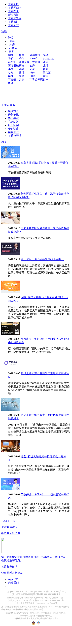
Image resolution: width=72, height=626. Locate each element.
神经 (10, 37)
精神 (10, 76)
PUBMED (48, 58)
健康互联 (24, 62)
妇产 (32, 65)
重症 (45, 76)
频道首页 (13, 111)
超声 (45, 79)
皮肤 (21, 76)
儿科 (45, 65)
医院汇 (47, 72)
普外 (45, 69)
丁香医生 (13, 11)
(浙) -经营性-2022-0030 (22, 594)
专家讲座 (13, 128)
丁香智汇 (13, 21)
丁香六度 (34, 62)
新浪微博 (13, 14)
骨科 (12, 41)
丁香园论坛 (14, 7)
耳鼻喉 (12, 79)
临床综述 (13, 121)
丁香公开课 (36, 79)
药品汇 (12, 62)
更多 (11, 51)
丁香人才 (13, 25)
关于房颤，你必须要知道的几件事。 (42, 259)
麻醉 (21, 69)
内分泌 (33, 58)
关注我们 (13, 582)
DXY (26, 591)
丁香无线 (13, 4)
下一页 (11, 520)
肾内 (21, 55)
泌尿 (10, 69)
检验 (21, 65)
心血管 (13, 48)
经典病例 (13, 125)
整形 (10, 72)
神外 (32, 72)
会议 (45, 62)
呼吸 (10, 58)
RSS (3, 141)
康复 (21, 79)
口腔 (32, 76)
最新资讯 (13, 114)
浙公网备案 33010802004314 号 (46, 594)
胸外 (10, 55)
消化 (21, 58)
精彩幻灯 (13, 132)
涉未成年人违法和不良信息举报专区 (36, 615)
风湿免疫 (34, 55)
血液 (10, 83)
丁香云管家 (14, 18)
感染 (45, 55)
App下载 (13, 579)
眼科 (21, 72)
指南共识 (13, 118)
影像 (32, 69)
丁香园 (5, 105)
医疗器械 (13, 65)
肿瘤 (12, 44)
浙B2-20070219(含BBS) (56, 591)
